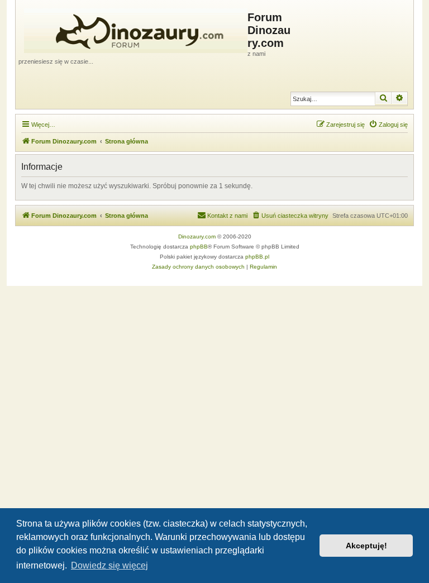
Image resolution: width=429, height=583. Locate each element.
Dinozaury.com (197, 236)
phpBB (199, 246)
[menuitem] (388, 124)
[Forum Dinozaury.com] (132, 28)
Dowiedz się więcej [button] (109, 565)
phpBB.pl (257, 257)
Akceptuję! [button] (366, 545)
